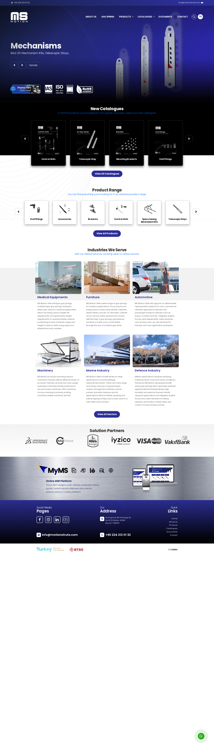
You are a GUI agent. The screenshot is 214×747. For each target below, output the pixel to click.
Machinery (45, 370)
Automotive (144, 297)
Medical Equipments (52, 297)
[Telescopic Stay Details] (87, 121)
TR (200, 16)
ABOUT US (90, 16)
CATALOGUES (145, 16)
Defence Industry (147, 370)
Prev (25, 441)
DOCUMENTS (165, 16)
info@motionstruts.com (189, 2)
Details (33, 66)
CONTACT (182, 16)
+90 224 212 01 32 (22, 2)
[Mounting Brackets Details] (126, 121)
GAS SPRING (107, 16)
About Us (173, 522)
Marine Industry (97, 370)
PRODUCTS (125, 16)
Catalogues (171, 528)
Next (189, 441)
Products (173, 525)
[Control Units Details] (48, 121)
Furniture (93, 297)
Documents (172, 532)
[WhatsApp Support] (201, 736)
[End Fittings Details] (165, 121)
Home (174, 518)
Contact (173, 535)
